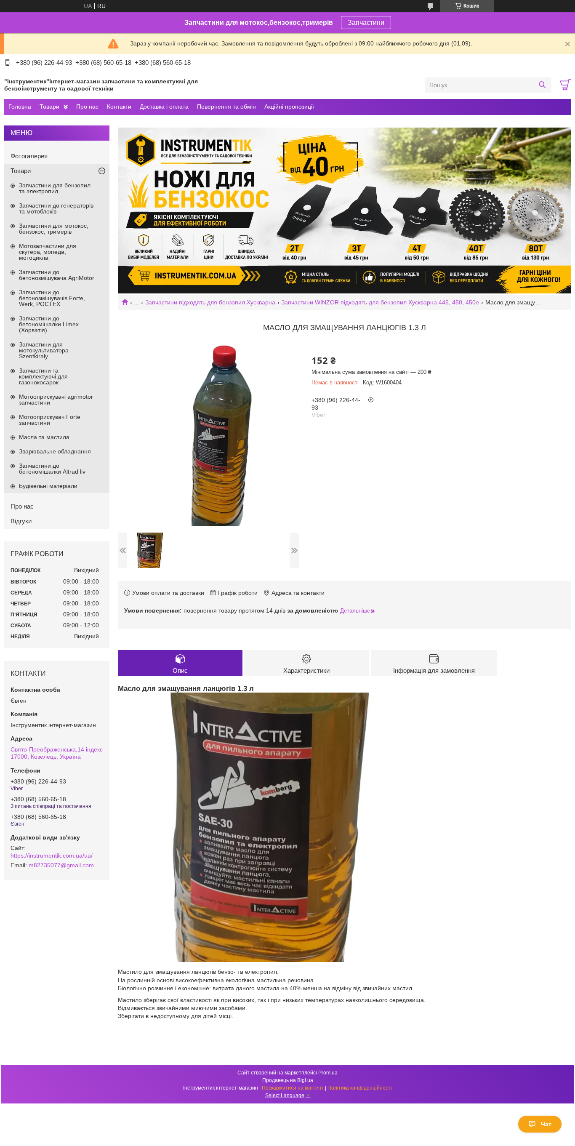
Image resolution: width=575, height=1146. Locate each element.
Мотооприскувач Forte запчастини (49, 419)
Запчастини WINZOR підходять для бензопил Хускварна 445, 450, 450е (380, 302)
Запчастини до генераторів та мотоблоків (56, 208)
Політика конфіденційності (359, 1088)
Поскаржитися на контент (293, 1088)
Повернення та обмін (226, 106)
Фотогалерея (29, 156)
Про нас (87, 106)
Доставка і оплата (164, 106)
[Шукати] (541, 85)
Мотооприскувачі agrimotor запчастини (56, 399)
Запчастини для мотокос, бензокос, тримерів (53, 228)
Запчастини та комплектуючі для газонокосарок (43, 376)
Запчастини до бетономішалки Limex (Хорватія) (49, 324)
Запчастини (366, 22)
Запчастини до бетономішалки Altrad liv (52, 468)
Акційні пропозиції (289, 106)
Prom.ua (328, 1073)
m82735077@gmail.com (61, 865)
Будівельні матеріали (48, 485)
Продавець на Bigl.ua (287, 1080)
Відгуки (21, 521)
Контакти (119, 106)
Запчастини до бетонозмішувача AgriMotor (56, 275)
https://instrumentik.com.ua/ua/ (52, 855)
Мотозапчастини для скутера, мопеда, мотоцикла (47, 252)
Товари (49, 106)
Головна (19, 106)
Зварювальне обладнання (55, 451)
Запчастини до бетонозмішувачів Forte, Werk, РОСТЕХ (52, 298)
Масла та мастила (44, 437)
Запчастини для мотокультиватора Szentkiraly (44, 350)
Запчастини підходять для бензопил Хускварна (210, 302)
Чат (546, 1124)
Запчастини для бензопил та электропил (55, 188)
